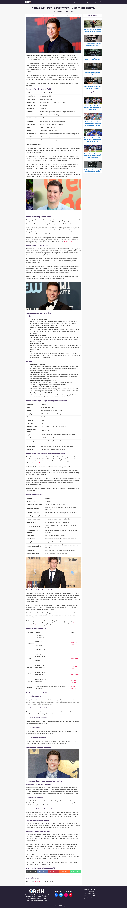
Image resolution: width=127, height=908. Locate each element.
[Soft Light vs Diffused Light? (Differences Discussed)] (93, 167)
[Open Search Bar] (100, 2)
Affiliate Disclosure (91, 898)
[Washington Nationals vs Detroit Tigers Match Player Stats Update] (93, 103)
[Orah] (30, 2)
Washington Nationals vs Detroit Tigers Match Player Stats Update (92, 107)
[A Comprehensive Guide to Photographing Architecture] (93, 69)
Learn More (78, 15)
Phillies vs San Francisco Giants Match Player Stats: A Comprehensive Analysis (92, 123)
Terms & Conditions (91, 896)
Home (65, 2)
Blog (94, 2)
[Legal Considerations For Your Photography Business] (93, 83)
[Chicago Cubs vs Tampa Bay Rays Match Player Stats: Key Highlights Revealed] (93, 151)
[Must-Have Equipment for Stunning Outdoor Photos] (93, 55)
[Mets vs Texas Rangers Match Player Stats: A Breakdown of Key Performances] (93, 135)
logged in (37, 881)
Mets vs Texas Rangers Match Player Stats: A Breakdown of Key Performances (92, 139)
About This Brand (91, 889)
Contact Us (91, 891)
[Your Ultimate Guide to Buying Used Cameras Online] (93, 41)
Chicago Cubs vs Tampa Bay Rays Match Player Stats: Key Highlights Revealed (92, 155)
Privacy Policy (91, 894)
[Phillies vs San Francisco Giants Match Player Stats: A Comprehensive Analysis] (93, 119)
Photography (86, 2)
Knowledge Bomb (74, 2)
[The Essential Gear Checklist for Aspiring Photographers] (93, 26)
